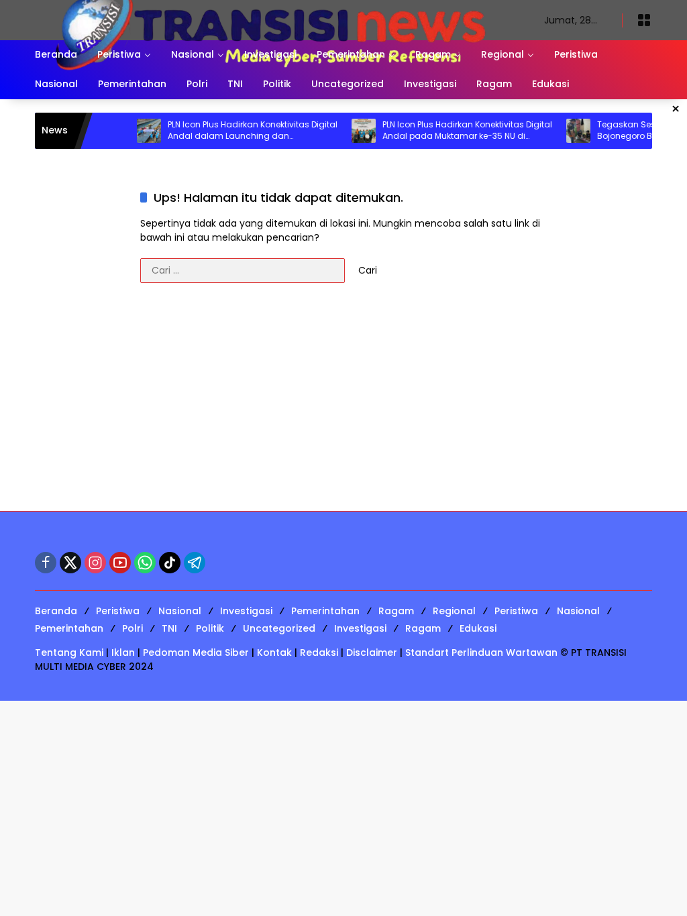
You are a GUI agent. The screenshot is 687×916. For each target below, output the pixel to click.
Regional (454, 611)
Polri (132, 628)
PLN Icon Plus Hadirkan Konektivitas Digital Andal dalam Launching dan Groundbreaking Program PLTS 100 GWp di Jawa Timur (238, 130)
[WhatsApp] (145, 562)
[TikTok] (169, 562)
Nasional (179, 611)
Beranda (56, 611)
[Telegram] (194, 562)
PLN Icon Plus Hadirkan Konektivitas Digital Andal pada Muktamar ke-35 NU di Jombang (452, 130)
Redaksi (319, 652)
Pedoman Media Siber (196, 652)
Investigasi (246, 611)
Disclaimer (371, 652)
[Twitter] (70, 562)
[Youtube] (120, 562)
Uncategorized (279, 628)
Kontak (274, 652)
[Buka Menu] (644, 20)
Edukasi (478, 628)
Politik (210, 628)
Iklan (123, 652)
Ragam (396, 611)
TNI (169, 628)
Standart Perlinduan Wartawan (481, 652)
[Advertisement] (343, 404)
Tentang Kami (69, 652)
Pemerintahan (325, 611)
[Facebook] (45, 562)
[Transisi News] (276, 19)
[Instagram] (95, 562)
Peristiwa (118, 611)
